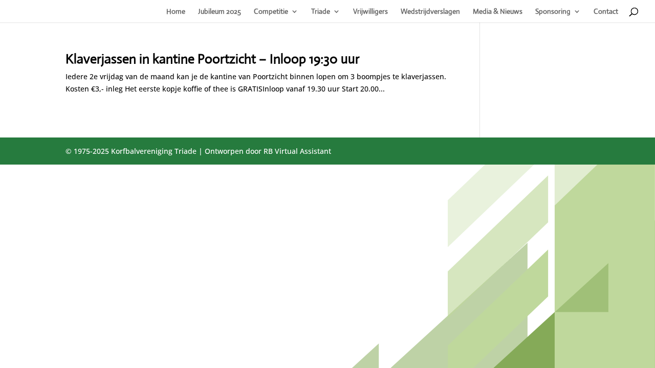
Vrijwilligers (370, 12)
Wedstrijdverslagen (430, 12)
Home (175, 12)
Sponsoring (553, 12)
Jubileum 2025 (219, 12)
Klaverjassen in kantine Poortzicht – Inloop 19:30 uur (213, 59)
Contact (606, 12)
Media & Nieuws (497, 12)
